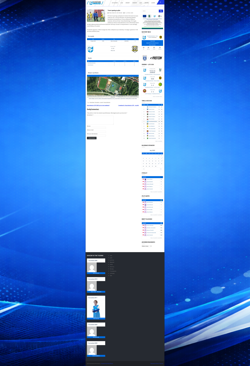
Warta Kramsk (151, 133)
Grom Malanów (152, 126)
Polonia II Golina (152, 111)
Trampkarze (113, 271)
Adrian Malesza (150, 186)
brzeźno (97, 102)
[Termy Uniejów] (160, 37)
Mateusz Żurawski (150, 230)
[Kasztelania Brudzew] (96, 49)
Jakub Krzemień (150, 188)
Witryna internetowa (92, 133)
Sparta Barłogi (151, 135)
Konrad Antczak (150, 204)
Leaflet (90, 95)
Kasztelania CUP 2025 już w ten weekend (98, 105)
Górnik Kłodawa (152, 114)
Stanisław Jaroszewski (151, 227)
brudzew (92, 102)
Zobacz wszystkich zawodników (156, 191)
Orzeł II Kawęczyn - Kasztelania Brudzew (152, 93)
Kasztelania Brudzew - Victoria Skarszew (152, 74)
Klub (121, 2)
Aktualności (115, 2)
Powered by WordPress (107, 363)
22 (158, 163)
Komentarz (90, 115)
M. (159, 104)
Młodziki (112, 262)
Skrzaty (112, 269)
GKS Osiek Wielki (152, 128)
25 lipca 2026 (152, 83)
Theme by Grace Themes (156, 363)
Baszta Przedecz (152, 116)
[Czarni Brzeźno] (129, 49)
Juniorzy (112, 260)
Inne (111, 255)
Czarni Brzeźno (151, 123)
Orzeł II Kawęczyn (152, 131)
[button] (113, 85)
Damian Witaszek (150, 184)
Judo (140, 2)
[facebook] (160, 2)
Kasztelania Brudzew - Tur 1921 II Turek (152, 87)
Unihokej (146, 2)
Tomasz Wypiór (150, 179)
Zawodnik (144, 177)
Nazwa (88, 126)
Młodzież (134, 2)
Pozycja (143, 104)
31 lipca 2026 (152, 76)
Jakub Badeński (150, 181)
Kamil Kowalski (149, 209)
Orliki (111, 264)
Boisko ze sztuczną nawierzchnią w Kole (113, 75)
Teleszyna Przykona (152, 106)
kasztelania (107, 102)
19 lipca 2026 (152, 89)
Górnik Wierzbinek (152, 138)
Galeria (153, 2)
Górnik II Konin (151, 109)
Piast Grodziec (151, 118)
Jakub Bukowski (150, 207)
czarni (101, 102)
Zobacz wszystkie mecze (157, 96)
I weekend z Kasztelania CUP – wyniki (128, 105)
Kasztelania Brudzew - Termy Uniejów (152, 80)
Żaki (111, 275)
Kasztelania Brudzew (92, 63)
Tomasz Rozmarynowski (151, 232)
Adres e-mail (90, 130)
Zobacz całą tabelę (158, 141)
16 (161, 160)
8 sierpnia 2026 (152, 68)
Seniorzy (127, 2)
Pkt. (161, 104)
